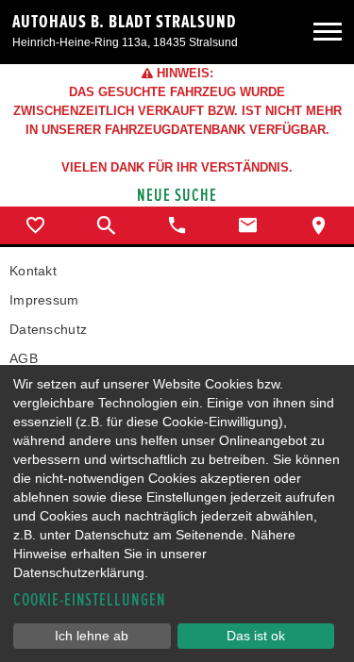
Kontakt (33, 270)
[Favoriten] (35, 225)
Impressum (44, 299)
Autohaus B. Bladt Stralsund (124, 21)
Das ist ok (256, 635)
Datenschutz (48, 329)
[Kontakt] (247, 225)
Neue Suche (177, 196)
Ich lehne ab (91, 635)
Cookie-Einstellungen (89, 600)
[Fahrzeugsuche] (106, 225)
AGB (23, 358)
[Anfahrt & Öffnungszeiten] (318, 225)
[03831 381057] (177, 225)
